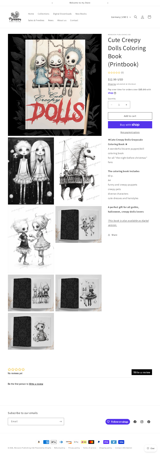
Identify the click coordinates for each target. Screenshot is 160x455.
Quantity (112, 98)
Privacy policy (74, 448)
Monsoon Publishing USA (24, 448)
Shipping (112, 84)
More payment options (130, 132)
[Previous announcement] (52, 3)
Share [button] (114, 234)
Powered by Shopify (43, 448)
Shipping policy (105, 448)
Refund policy (59, 448)
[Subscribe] (60, 421)
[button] (135, 17)
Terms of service (89, 448)
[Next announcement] (107, 3)
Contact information (123, 448)
